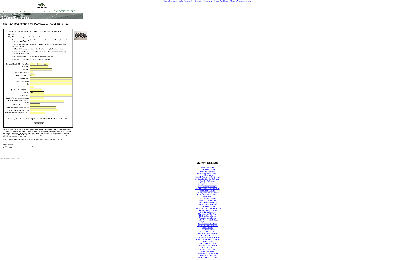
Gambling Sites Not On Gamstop (207, 193)
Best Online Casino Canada (207, 185)
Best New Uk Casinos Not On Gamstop (207, 208)
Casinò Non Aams (207, 251)
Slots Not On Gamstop (207, 181)
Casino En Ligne (207, 228)
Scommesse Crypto (207, 235)
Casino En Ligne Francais (207, 243)
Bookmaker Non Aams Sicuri (207, 253)
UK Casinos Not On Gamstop (207, 194)
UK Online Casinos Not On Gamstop (207, 189)
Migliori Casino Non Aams (207, 214)
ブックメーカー (207, 247)
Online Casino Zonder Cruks (207, 202)
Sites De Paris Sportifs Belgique (207, 220)
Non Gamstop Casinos (207, 169)
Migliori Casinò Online (207, 249)
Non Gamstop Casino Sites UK (207, 183)
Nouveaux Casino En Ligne (207, 245)
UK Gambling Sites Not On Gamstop (207, 179)
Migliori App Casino (207, 222)
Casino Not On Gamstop (207, 198)
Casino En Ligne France (207, 200)
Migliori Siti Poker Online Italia (207, 226)
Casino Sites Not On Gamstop (207, 173)
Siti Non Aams (208, 175)
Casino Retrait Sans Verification (207, 233)
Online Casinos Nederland (208, 204)
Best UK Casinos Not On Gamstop (208, 177)
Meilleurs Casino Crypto (207, 216)
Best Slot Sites (207, 196)
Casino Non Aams (207, 167)
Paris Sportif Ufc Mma (207, 232)
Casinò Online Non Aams (207, 255)
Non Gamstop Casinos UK (207, 187)
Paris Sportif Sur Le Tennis (207, 257)
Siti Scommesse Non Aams (207, 224)
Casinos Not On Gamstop (207, 171)
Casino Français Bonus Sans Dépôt (208, 237)
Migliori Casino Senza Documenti (207, 239)
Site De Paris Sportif (208, 230)
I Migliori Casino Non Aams (207, 210)
